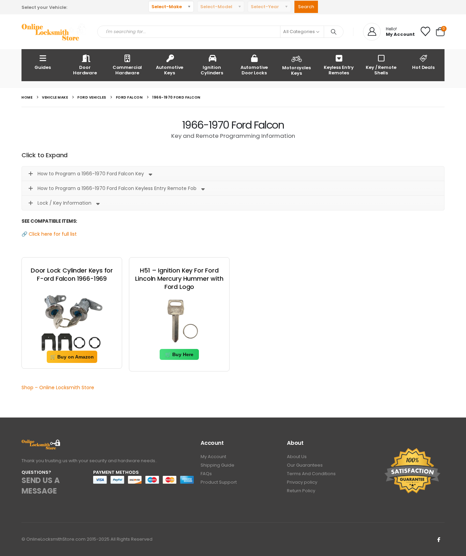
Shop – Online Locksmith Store (57, 387)
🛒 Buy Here (179, 354)
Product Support (219, 482)
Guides (42, 67)
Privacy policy (302, 482)
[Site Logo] (54, 32)
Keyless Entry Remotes (339, 70)
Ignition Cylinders (212, 70)
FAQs (206, 473)
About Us (297, 456)
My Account (213, 456)
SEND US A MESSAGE (40, 485)
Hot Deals (423, 67)
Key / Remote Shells (381, 70)
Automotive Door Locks (254, 70)
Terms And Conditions (311, 473)
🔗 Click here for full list (49, 234)
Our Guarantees (305, 465)
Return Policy (301, 490)
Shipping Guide (217, 465)
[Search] (333, 32)
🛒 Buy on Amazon (72, 357)
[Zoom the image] (41, 443)
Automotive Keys (170, 70)
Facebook (439, 539)
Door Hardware (85, 70)
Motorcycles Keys (296, 70)
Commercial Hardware (127, 70)
